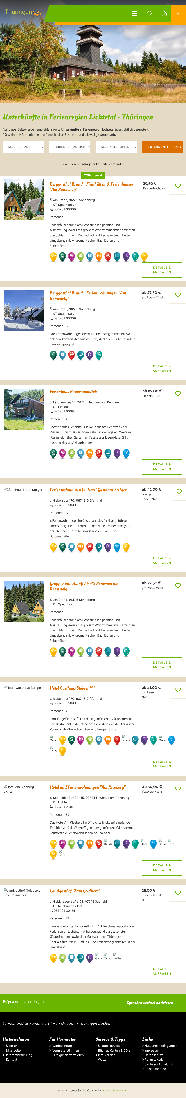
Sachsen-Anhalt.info (159, 1064)
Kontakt (10, 1059)
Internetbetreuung (18, 1055)
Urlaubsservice (108, 1046)
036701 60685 (65, 411)
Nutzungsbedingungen (160, 1046)
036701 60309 (65, 209)
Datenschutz (153, 1055)
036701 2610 (63, 807)
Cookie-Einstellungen (115, 1090)
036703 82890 (65, 505)
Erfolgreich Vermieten (67, 1055)
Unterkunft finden (164, 146)
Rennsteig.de (154, 1059)
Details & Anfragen (162, 270)
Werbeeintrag (61, 1046)
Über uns (11, 1046)
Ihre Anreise (106, 1055)
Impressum (152, 1050)
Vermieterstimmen (65, 1050)
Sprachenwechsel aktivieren (150, 1002)
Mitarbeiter (13, 1050)
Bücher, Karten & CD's (113, 1050)
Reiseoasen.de (155, 1069)
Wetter (102, 1059)
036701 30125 (64, 910)
